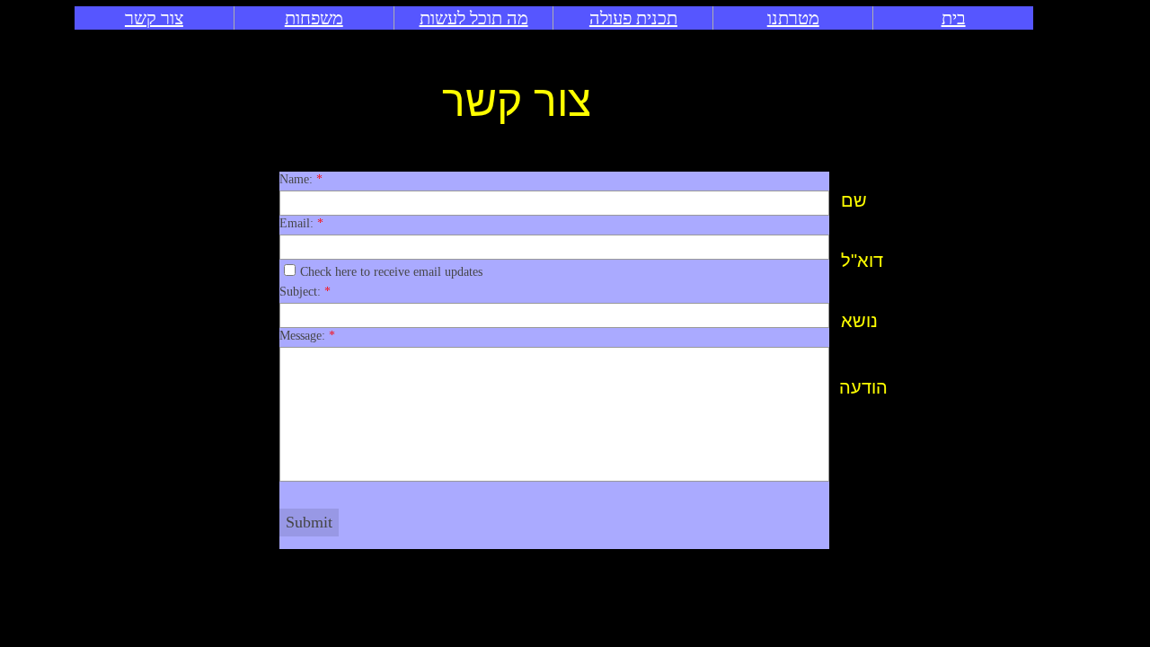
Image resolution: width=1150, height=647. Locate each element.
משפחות (314, 18)
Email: (301, 223)
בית (954, 18)
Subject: (305, 291)
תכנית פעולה (633, 18)
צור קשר (154, 18)
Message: (307, 335)
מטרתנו (793, 18)
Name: (301, 179)
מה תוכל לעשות (474, 18)
